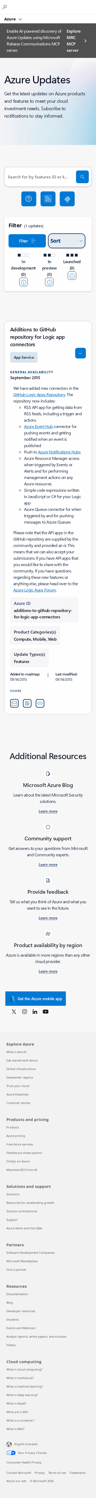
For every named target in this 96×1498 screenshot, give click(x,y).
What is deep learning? (22, 1395)
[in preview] (49, 281)
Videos (11, 1345)
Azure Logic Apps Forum (34, 590)
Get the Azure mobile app (40, 998)
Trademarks (77, 1473)
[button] (28, 198)
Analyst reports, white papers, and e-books (36, 1336)
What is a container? (20, 1420)
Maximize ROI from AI (21, 1170)
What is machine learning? (24, 1386)
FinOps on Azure (18, 1161)
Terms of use (57, 1473)
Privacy (40, 1473)
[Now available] (72, 275)
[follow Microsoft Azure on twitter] (14, 1011)
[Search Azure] (5, 7)
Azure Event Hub (38, 426)
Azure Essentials (17, 1094)
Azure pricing (15, 1136)
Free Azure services (19, 1144)
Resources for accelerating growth (30, 1203)
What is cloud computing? (24, 1369)
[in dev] (23, 281)
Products (12, 1127)
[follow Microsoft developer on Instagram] (24, 1011)
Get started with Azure (22, 1060)
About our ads (16, 1481)
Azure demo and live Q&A (24, 1228)
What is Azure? (16, 1052)
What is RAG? (15, 1429)
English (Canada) (25, 1444)
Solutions (12, 1194)
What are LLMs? (17, 1412)
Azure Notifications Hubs (59, 452)
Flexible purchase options (24, 1153)
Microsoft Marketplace (22, 1261)
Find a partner (16, 1270)
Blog (9, 1302)
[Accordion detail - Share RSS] (27, 703)
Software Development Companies (30, 1253)
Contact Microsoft (18, 1473)
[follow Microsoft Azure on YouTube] (45, 1011)
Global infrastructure (21, 1069)
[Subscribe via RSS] (48, 198)
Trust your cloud (17, 1086)
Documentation (17, 1294)
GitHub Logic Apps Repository (39, 394)
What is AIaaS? (16, 1403)
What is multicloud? (20, 1378)
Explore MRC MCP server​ (74, 40)
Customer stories (18, 1103)
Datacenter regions (19, 1077)
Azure (10, 19)
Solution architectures (21, 1211)
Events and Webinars (20, 1328)
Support (12, 1220)
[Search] (82, 176)
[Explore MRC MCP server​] (67, 198)
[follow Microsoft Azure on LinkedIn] (35, 1011)
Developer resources (20, 1311)
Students (12, 1319)
